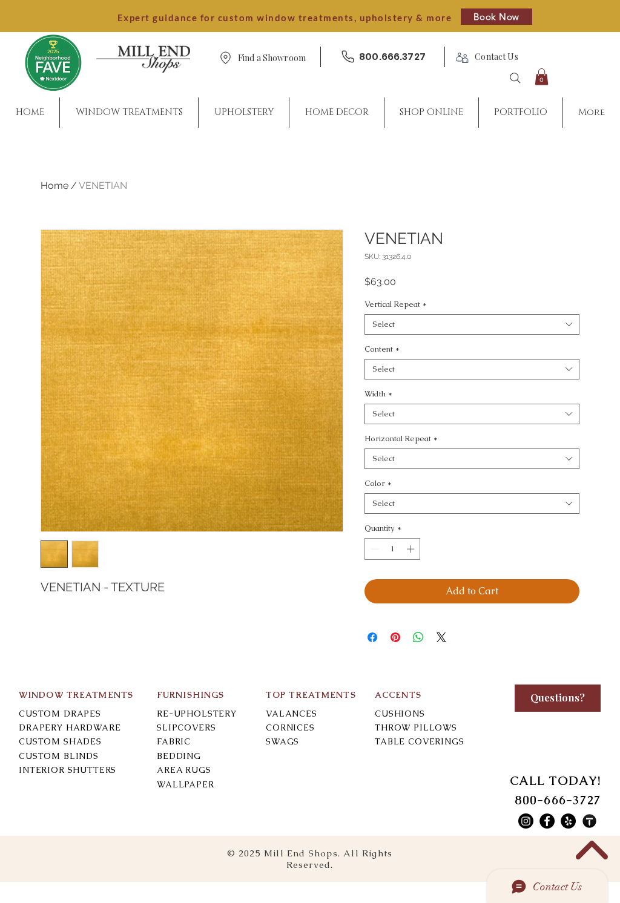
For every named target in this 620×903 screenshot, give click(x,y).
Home (54, 185)
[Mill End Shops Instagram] (525, 821)
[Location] (225, 58)
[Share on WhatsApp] (418, 637)
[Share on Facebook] (372, 637)
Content (382, 349)
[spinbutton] (392, 549)
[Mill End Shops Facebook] (547, 821)
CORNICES (290, 727)
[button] (272, 58)
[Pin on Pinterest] (395, 637)
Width (378, 394)
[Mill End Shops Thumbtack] (589, 821)
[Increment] (411, 549)
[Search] (515, 78)
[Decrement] (373, 549)
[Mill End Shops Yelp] (568, 821)
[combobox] (471, 324)
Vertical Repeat (395, 304)
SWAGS (282, 741)
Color (378, 483)
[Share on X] (441, 637)
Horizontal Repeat (401, 439)
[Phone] (347, 56)
